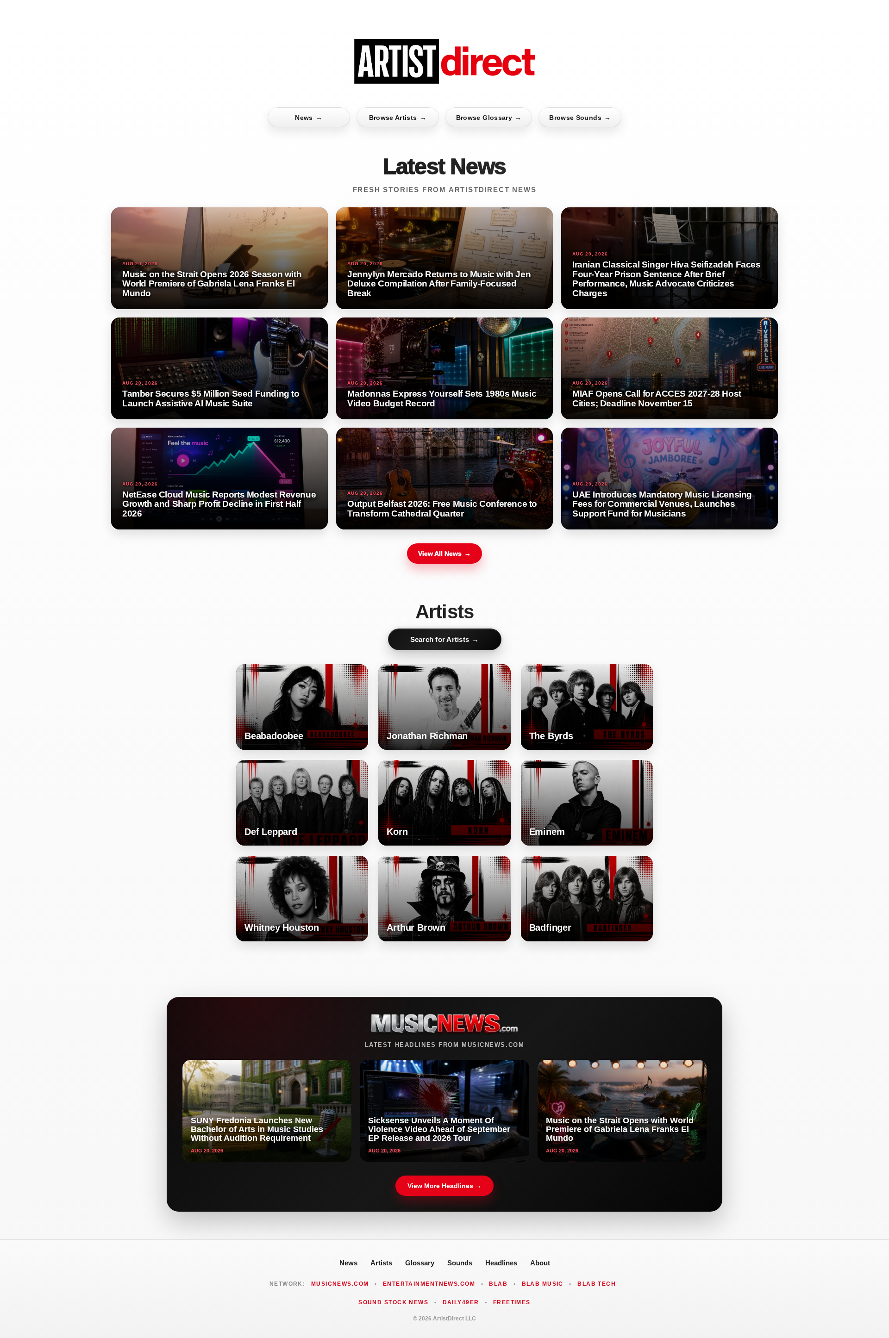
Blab (498, 1284)
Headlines (501, 1263)
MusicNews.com (340, 1284)
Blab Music (542, 1284)
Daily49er (461, 1302)
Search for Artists (444, 639)
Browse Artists (397, 117)
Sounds (459, 1263)
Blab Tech (596, 1284)
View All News (444, 553)
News (308, 117)
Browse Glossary (489, 117)
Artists (381, 1263)
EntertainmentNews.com (429, 1284)
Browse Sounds (580, 117)
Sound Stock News (393, 1302)
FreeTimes (512, 1302)
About (540, 1263)
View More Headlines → (444, 1185)
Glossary (419, 1263)
